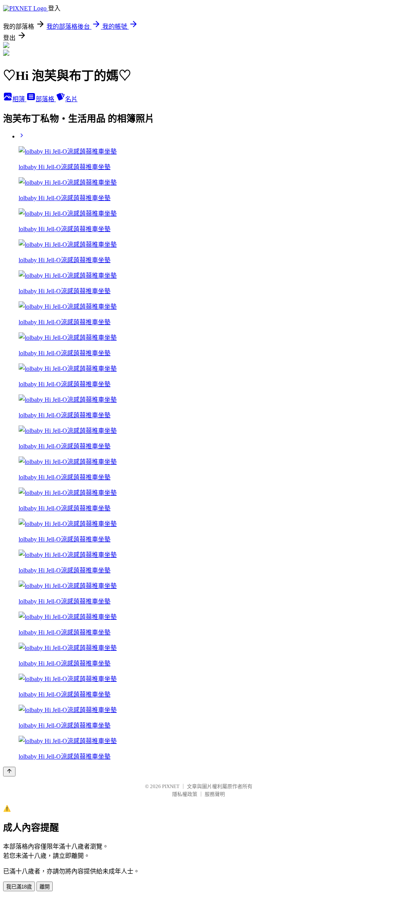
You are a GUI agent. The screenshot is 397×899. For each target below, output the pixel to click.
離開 (45, 887)
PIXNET (171, 786)
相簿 (19, 99)
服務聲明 (215, 794)
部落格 (46, 99)
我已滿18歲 (19, 887)
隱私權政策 (184, 794)
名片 (71, 99)
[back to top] (9, 771)
